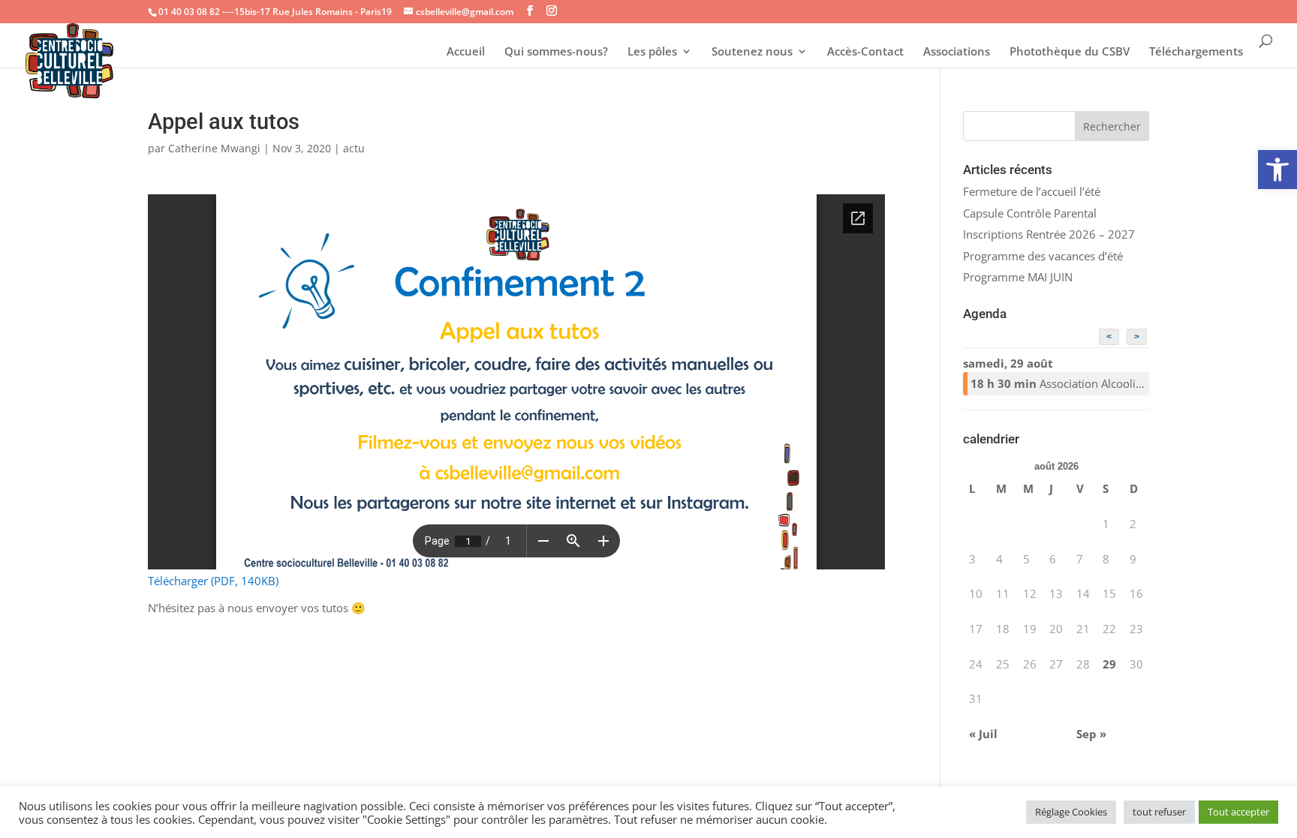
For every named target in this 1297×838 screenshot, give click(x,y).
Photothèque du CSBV (1070, 52)
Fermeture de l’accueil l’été (1031, 191)
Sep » (1091, 733)
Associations (956, 52)
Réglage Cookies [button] (1071, 811)
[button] (1277, 169)
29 (1109, 663)
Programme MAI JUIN (1018, 276)
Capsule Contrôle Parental (1030, 213)
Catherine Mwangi (214, 148)
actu (354, 148)
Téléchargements (1196, 52)
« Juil (983, 733)
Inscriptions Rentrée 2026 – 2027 (1049, 234)
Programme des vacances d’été (1043, 255)
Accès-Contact (865, 52)
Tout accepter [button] (1238, 811)
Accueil (466, 52)
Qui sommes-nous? (556, 52)
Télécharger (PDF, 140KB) (213, 580)
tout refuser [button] (1159, 811)
